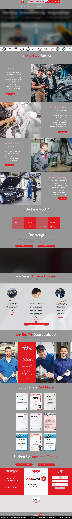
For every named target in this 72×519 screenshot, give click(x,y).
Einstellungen (61, 517)
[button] (10, 94)
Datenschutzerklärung (51, 517)
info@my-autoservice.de (12, 480)
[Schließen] (70, 517)
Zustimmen (67, 517)
